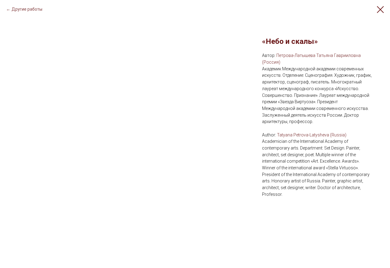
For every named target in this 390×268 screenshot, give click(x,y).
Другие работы (27, 9)
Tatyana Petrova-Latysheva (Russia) (311, 134)
